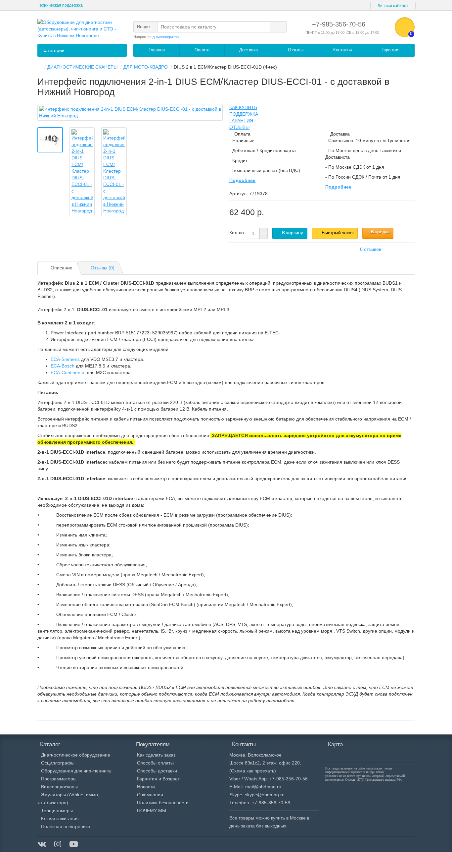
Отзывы (295, 49)
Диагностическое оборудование (75, 755)
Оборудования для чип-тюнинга (76, 770)
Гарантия (390, 49)
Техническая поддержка (60, 5)
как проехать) (261, 770)
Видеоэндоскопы (59, 786)
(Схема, (238, 770)
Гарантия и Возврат (158, 778)
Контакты (342, 49)
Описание (61, 267)
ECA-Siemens (65, 359)
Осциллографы (57, 763)
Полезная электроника (65, 826)
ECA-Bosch (62, 366)
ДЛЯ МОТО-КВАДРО (145, 67)
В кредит (380, 231)
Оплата (202, 49)
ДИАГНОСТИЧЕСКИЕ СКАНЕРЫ (82, 67)
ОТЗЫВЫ (239, 127)
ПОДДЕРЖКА (243, 114)
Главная (157, 49)
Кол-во (236, 232)
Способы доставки (157, 770)
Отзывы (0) (102, 267)
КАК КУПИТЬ (243, 107)
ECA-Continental (68, 372)
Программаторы (58, 778)
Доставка (248, 49)
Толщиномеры (57, 810)
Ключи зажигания (60, 818)
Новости (146, 786)
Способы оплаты (155, 763)
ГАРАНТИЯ (241, 120)
